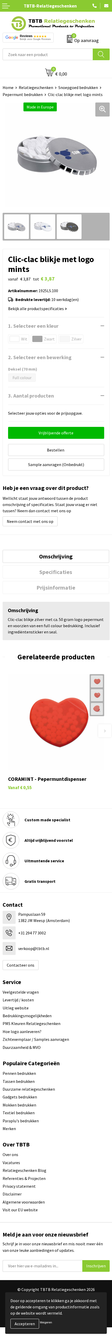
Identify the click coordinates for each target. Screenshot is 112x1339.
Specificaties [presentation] (55, 572)
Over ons (10, 1154)
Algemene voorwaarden (24, 1202)
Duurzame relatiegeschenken (29, 1089)
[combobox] (48, 54)
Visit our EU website (20, 1209)
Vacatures (11, 1162)
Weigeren (46, 1322)
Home (8, 87)
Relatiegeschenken (36, 87)
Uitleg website (16, 1007)
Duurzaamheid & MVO (22, 1047)
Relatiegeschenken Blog (24, 1170)
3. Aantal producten (31, 395)
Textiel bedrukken (19, 1112)
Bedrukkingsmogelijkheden (27, 1015)
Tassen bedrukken (19, 1081)
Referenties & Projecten (24, 1178)
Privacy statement (19, 1186)
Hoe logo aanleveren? (22, 1031)
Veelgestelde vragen (21, 992)
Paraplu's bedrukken (21, 1120)
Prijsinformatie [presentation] (55, 587)
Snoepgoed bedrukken (78, 87)
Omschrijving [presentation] (56, 556)
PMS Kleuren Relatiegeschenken (31, 1023)
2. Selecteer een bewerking (40, 357)
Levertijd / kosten (18, 999)
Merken (9, 1128)
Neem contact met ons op (30, 521)
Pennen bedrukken (19, 1073)
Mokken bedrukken (19, 1105)
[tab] (56, 556)
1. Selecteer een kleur (33, 326)
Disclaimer (12, 1194)
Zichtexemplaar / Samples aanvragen (36, 1039)
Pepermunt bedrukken (23, 94)
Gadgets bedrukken (20, 1096)
